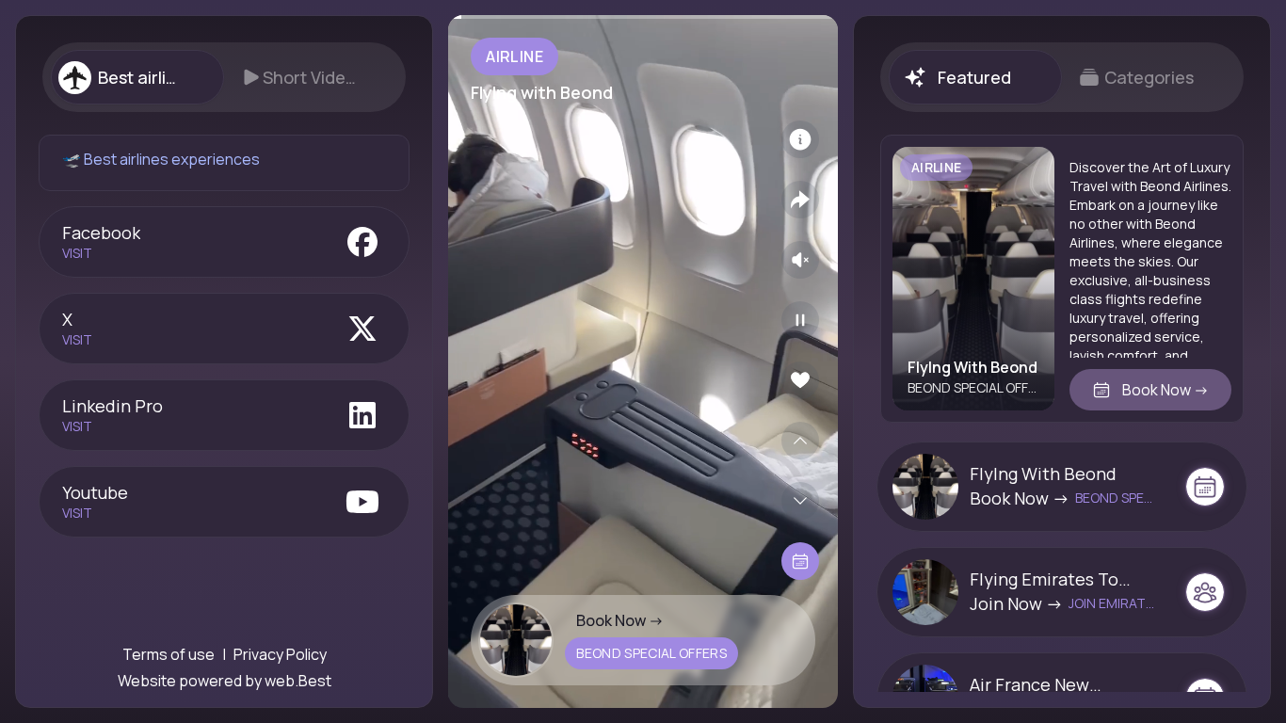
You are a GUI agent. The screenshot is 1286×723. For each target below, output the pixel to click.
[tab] (137, 77)
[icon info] (800, 139)
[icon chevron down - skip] (800, 501)
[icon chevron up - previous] (800, 440)
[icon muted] (800, 260)
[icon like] (800, 380)
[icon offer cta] (1205, 487)
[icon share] (800, 199)
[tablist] (224, 77)
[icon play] (800, 320)
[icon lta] (800, 561)
